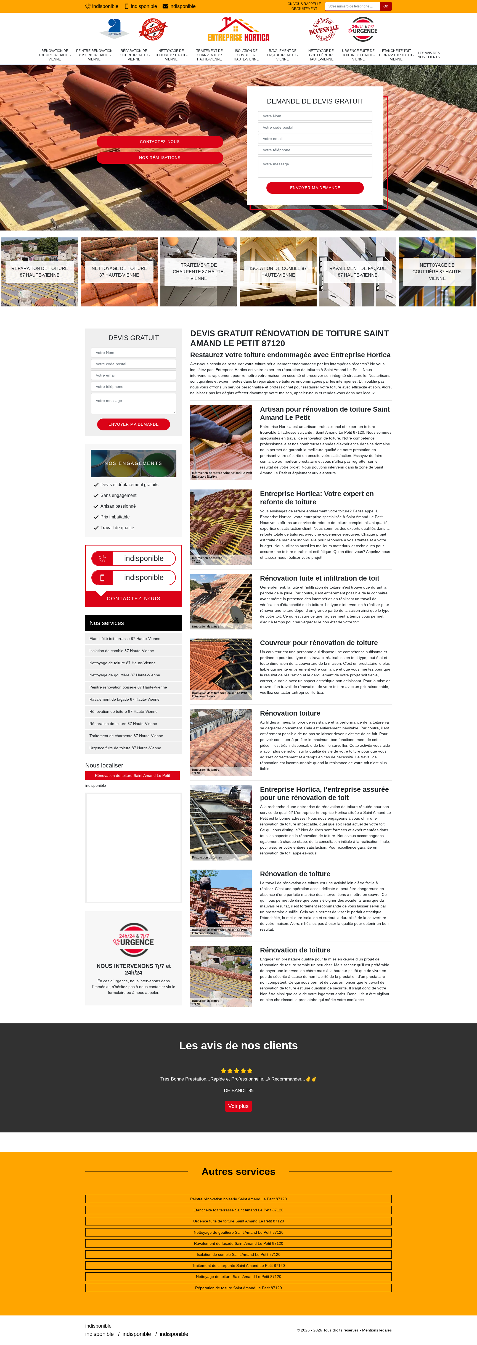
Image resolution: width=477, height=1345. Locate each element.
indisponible (105, 6)
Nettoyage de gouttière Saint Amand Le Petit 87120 (238, 1232)
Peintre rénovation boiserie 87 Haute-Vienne (94, 55)
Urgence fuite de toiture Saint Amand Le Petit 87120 (238, 1221)
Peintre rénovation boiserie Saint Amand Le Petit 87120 (238, 1199)
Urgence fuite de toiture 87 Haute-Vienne (358, 55)
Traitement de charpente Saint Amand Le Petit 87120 (238, 1265)
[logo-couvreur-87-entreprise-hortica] (238, 29)
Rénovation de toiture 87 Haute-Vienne (55, 55)
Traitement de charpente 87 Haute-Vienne (209, 55)
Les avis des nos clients (429, 55)
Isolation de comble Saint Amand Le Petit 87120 (238, 1254)
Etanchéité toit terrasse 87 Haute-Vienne (396, 55)
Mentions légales (377, 1330)
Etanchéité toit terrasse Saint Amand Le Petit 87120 (238, 1210)
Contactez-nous (160, 141)
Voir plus (238, 1106)
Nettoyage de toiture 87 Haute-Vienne (171, 55)
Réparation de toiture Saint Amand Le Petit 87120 (238, 1288)
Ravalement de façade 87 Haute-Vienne (282, 55)
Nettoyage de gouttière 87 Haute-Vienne (321, 55)
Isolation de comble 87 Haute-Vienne (246, 55)
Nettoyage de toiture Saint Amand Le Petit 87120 (238, 1276)
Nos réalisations (160, 157)
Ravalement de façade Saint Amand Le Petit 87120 (238, 1243)
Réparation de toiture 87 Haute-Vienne (134, 55)
